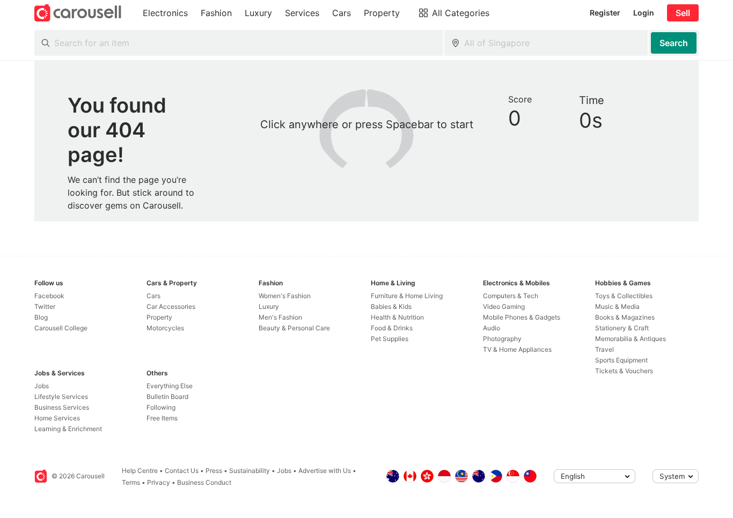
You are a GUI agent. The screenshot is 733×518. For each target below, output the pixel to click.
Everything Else (169, 386)
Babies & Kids (391, 306)
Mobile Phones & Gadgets (521, 317)
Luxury (269, 306)
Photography (502, 339)
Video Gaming (504, 306)
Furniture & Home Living (407, 296)
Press (214, 471)
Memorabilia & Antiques (630, 339)
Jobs (41, 386)
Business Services (61, 407)
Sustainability (249, 471)
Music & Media (617, 306)
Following (160, 407)
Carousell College (60, 328)
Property (159, 317)
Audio (491, 328)
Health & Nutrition (397, 317)
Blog (41, 317)
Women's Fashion (285, 296)
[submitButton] (674, 43)
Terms (131, 482)
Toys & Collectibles (624, 296)
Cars (153, 296)
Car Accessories (170, 306)
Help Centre (140, 471)
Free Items (162, 418)
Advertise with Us (324, 471)
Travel (604, 349)
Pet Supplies (389, 339)
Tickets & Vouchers (624, 371)
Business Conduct (204, 482)
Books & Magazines (625, 317)
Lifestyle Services (61, 397)
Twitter (44, 306)
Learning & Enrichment (68, 429)
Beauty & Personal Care (294, 328)
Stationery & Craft (622, 328)
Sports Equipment (621, 360)
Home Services (57, 418)
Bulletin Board (167, 397)
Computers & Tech (510, 296)
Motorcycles (165, 328)
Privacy (158, 482)
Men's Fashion (280, 317)
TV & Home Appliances (517, 349)
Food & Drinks (392, 328)
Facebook (49, 296)
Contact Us (182, 471)
